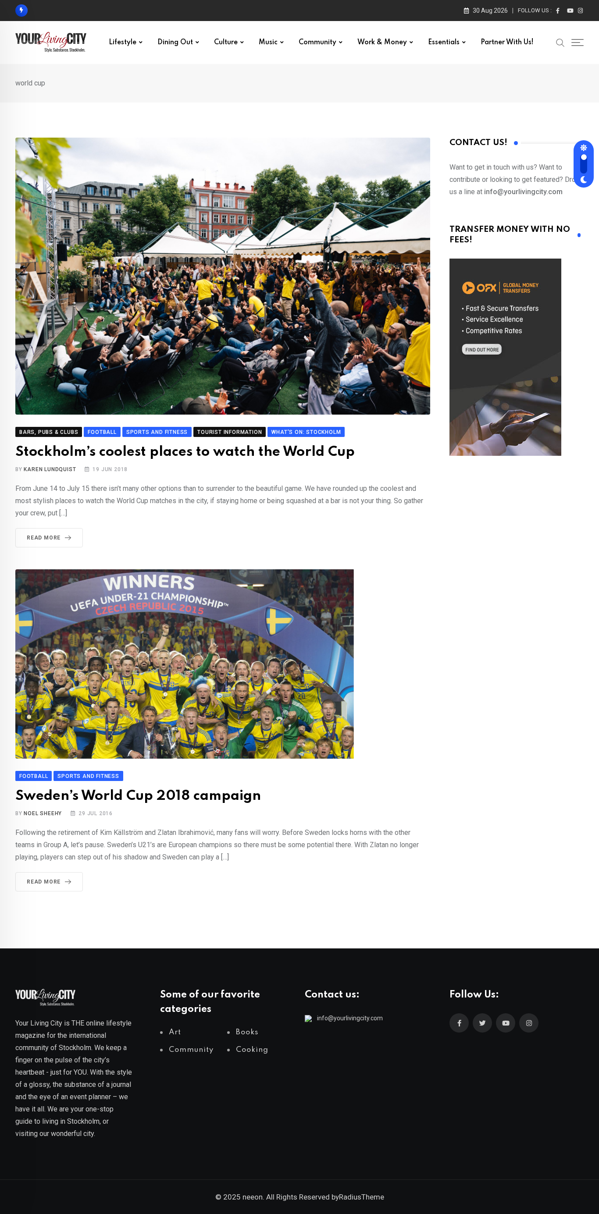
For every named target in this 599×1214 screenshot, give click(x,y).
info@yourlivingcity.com (350, 1018)
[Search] (560, 42)
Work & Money (382, 42)
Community (317, 42)
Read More (44, 538)
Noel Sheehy (43, 813)
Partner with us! (507, 42)
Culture (226, 42)
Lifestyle (122, 42)
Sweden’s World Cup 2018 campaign (138, 796)
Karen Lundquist (50, 469)
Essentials (444, 42)
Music (268, 42)
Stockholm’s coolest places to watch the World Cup (185, 452)
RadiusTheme (361, 1197)
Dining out (175, 42)
